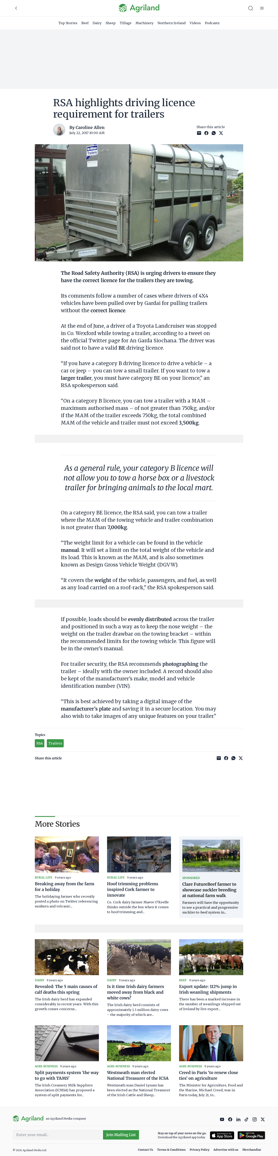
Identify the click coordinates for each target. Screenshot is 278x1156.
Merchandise (251, 1150)
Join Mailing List (121, 1134)
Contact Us (145, 1150)
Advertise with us (225, 1150)
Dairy (97, 23)
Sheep (111, 23)
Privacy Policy (199, 1150)
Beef (85, 23)
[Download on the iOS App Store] (222, 1135)
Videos (195, 23)
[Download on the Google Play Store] (251, 1135)
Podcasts (212, 23)
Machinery (144, 23)
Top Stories (67, 23)
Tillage (125, 23)
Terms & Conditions (171, 1150)
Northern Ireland (172, 23)
